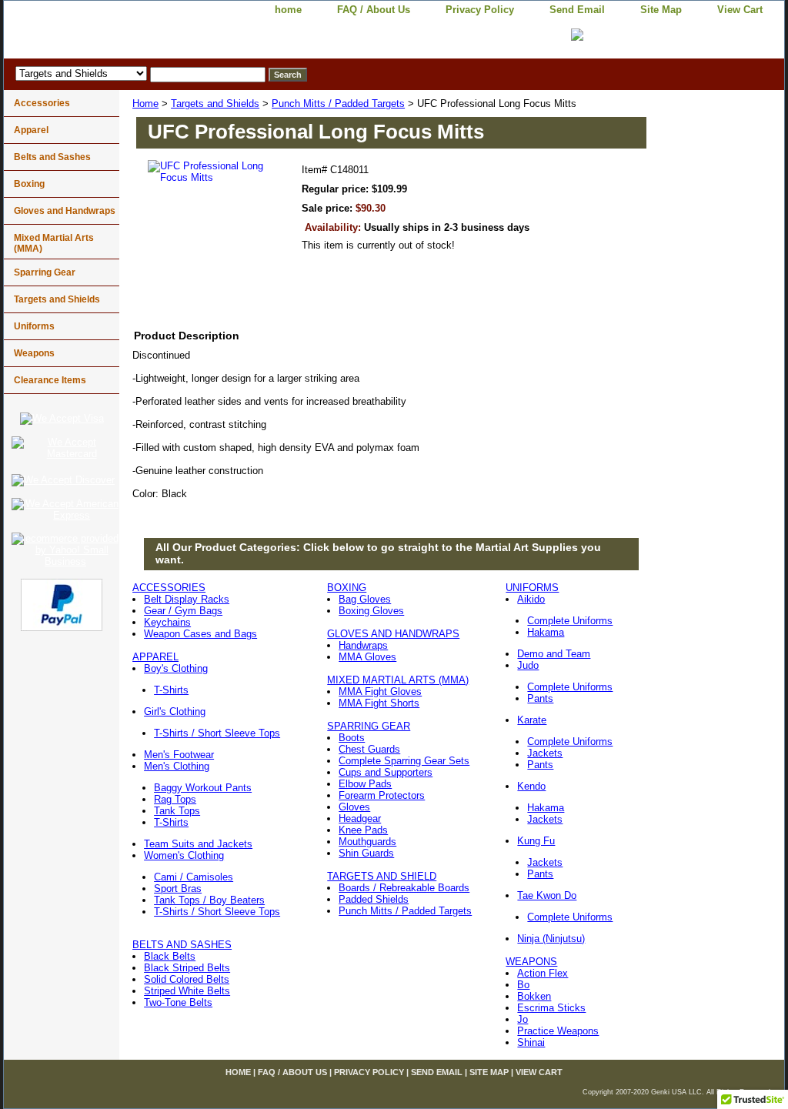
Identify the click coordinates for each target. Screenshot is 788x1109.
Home (145, 103)
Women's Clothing (184, 855)
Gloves (354, 807)
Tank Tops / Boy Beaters (209, 900)
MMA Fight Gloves (380, 691)
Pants (540, 698)
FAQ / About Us (373, 9)
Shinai (531, 1042)
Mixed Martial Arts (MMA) (54, 243)
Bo (523, 984)
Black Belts (169, 956)
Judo (528, 665)
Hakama (545, 632)
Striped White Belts (187, 991)
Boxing (29, 184)
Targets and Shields (215, 103)
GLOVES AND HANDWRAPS (393, 634)
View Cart (740, 9)
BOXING (346, 587)
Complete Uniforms (570, 620)
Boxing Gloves (371, 610)
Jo (522, 1019)
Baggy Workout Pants (203, 787)
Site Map (661, 9)
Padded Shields (374, 899)
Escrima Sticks (551, 1008)
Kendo (531, 786)
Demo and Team (553, 654)
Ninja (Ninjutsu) (551, 938)
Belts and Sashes (52, 157)
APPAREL (155, 657)
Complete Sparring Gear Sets (404, 761)
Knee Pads (363, 830)
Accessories (42, 103)
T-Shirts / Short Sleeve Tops (217, 733)
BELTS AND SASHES (182, 944)
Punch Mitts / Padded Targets (338, 103)
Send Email (577, 9)
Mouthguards (367, 841)
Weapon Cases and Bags (200, 634)
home (288, 9)
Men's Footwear (179, 754)
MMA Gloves (367, 657)
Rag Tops (175, 799)
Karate (531, 720)
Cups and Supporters (385, 772)
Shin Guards (366, 853)
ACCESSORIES (168, 587)
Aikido (531, 599)
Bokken (534, 996)
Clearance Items (50, 380)
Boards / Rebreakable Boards (404, 888)
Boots (352, 737)
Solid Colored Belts (186, 979)
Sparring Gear (44, 272)
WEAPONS (531, 961)
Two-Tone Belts (178, 1002)
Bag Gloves (365, 599)
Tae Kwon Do (546, 895)
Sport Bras (178, 888)
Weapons (34, 353)
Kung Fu (536, 841)
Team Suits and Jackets (198, 844)
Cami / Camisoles (193, 877)
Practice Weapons (558, 1031)
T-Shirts (171, 690)
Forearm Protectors (382, 795)
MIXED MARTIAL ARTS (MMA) (398, 680)
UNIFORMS (532, 587)
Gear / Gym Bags (183, 610)
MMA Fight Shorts (379, 703)
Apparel (31, 130)
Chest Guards (369, 749)
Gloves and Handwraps (64, 210)
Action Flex (542, 973)
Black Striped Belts (187, 968)
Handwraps (363, 645)
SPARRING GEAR (368, 726)
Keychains (167, 622)
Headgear (360, 818)
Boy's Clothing (176, 668)
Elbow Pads (365, 784)
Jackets (545, 753)
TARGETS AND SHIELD (381, 876)
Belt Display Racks (186, 599)
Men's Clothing (176, 766)
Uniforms (34, 326)
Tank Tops (177, 811)
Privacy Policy (480, 9)
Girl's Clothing (174, 711)
